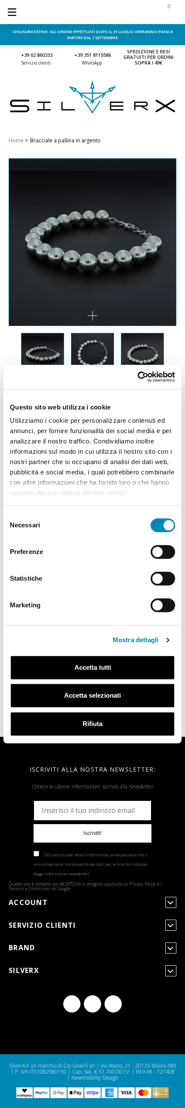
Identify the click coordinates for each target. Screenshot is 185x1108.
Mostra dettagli (136, 639)
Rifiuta (92, 723)
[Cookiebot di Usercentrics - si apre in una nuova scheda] (137, 376)
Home (16, 140)
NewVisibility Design (94, 1077)
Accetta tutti (92, 667)
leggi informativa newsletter (61, 874)
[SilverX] (92, 111)
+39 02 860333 (36, 55)
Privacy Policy (142, 884)
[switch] (163, 552)
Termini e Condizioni (30, 889)
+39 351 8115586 (92, 55)
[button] (92, 315)
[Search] (113, 12)
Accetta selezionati (92, 695)
